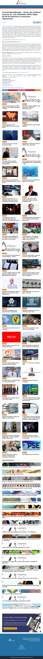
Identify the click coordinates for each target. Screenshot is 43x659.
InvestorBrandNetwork (18, 87)
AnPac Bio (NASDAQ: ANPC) (8, 26)
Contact (21, 645)
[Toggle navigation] (2, 6)
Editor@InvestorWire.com (7, 85)
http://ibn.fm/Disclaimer (12, 77)
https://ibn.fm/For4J (21, 39)
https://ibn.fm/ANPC (17, 53)
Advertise (21, 646)
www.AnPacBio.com (36, 50)
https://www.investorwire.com (23, 72)
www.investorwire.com (7, 84)
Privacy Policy (21, 647)
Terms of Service (21, 649)
